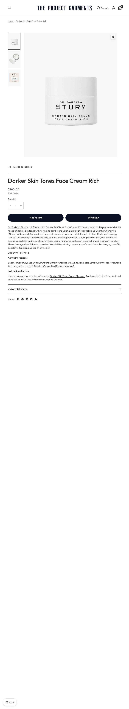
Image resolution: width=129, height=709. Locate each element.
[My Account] (114, 8)
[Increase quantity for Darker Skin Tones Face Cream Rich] (20, 205)
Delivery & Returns (17, 288)
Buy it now (93, 217)
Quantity (12, 199)
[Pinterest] (27, 299)
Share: (11, 299)
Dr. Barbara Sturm (20, 167)
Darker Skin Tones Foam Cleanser (67, 276)
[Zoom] (113, 37)
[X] (22, 299)
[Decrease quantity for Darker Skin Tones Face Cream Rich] (10, 205)
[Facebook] (18, 299)
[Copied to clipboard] (36, 299)
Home (10, 21)
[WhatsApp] (31, 299)
